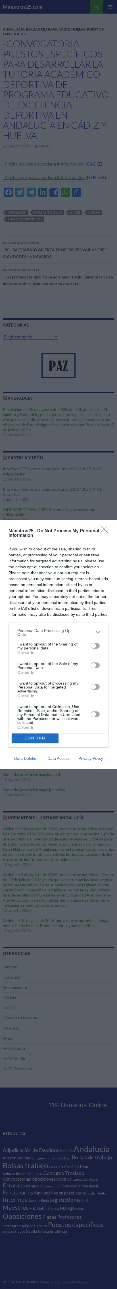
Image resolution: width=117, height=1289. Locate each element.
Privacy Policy (90, 758)
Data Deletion (26, 758)
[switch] (95, 646)
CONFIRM (35, 738)
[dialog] (58, 644)
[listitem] (58, 632)
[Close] (106, 531)
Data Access (58, 758)
